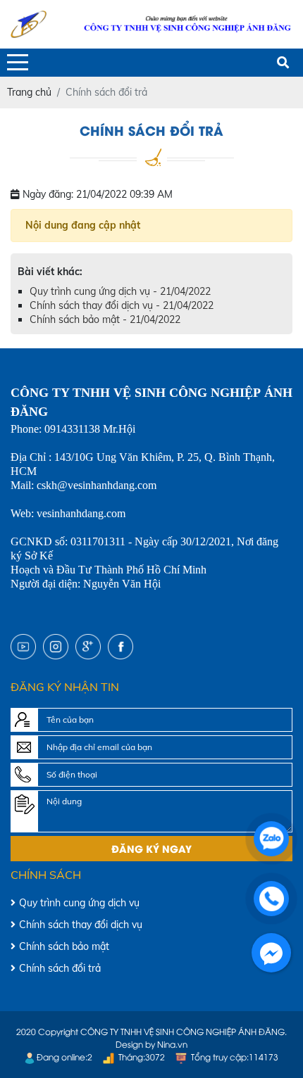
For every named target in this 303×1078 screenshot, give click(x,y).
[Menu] (17, 62)
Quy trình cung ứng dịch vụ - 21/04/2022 (120, 291)
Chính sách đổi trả (60, 968)
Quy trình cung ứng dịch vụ (79, 902)
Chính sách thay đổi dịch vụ (80, 924)
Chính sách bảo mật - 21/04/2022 (105, 319)
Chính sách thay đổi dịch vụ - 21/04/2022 (122, 305)
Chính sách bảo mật (64, 946)
